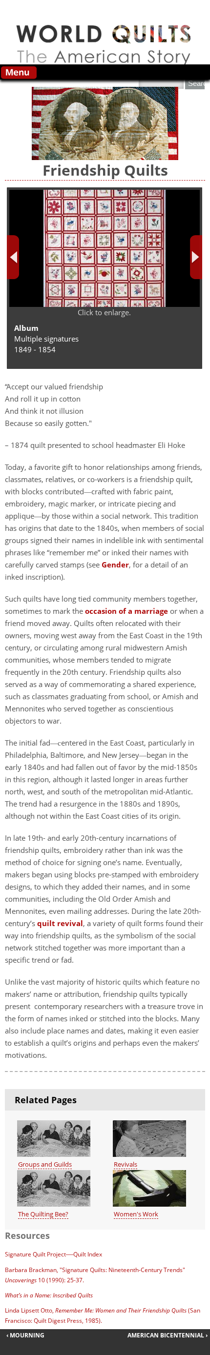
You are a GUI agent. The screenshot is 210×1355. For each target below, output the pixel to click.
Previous (13, 257)
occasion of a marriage (126, 611)
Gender (115, 564)
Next (196, 257)
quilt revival (60, 923)
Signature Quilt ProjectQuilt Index (53, 1254)
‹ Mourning (25, 1335)
